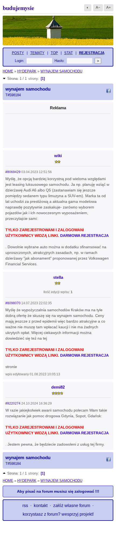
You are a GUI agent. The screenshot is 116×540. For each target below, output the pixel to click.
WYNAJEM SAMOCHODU (61, 71)
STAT (68, 53)
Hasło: (59, 61)
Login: (19, 61)
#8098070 (13, 303)
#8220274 (13, 403)
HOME (8, 71)
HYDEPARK (26, 71)
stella (58, 277)
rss (25, 505)
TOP (54, 53)
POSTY (18, 53)
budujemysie (18, 7)
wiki (58, 155)
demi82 (58, 387)
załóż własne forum (71, 505)
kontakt (40, 505)
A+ (108, 7)
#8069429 (13, 172)
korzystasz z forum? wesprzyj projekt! (58, 514)
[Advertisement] (58, 129)
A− (98, 7)
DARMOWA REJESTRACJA (84, 235)
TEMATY (37, 53)
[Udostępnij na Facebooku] (108, 92)
